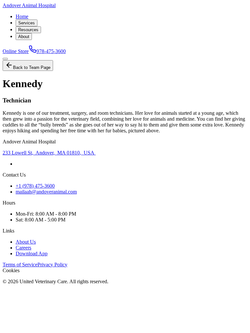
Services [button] (26, 22)
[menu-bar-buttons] (5, 59)
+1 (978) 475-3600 (35, 186)
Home (22, 16)
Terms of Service (20, 264)
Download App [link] (32, 253)
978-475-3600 (51, 51)
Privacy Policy (52, 264)
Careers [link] (23, 247)
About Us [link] (26, 242)
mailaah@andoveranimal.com (46, 191)
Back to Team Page (31, 67)
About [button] (23, 36)
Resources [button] (28, 29)
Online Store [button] (16, 51)
